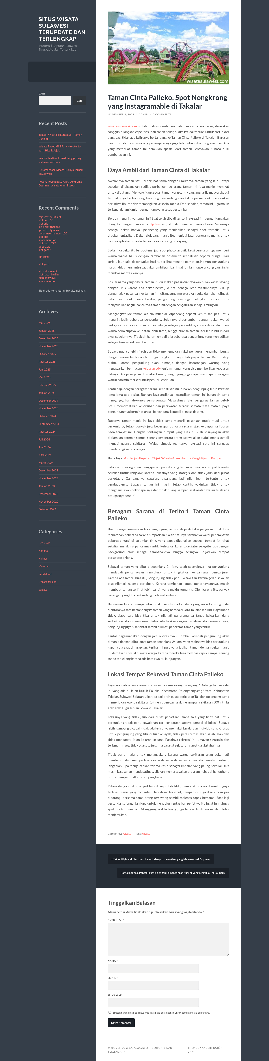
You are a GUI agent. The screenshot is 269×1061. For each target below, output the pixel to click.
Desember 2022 (48, 493)
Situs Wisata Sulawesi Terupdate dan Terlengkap (62, 29)
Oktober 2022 (47, 509)
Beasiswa (44, 543)
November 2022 (48, 501)
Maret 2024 (46, 462)
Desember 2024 (48, 400)
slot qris (43, 223)
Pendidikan (45, 574)
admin (143, 114)
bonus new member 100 (53, 233)
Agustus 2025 (47, 361)
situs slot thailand (49, 226)
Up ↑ (191, 1051)
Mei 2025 (45, 377)
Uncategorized (47, 581)
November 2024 (48, 408)
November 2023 (48, 478)
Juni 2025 (45, 369)
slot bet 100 (46, 220)
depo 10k (44, 246)
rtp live (155, 224)
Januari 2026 (47, 330)
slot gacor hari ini (49, 274)
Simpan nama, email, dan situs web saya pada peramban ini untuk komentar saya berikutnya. (161, 1012)
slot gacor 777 (47, 243)
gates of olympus (49, 230)
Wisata (43, 589)
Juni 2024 (45, 447)
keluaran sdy (152, 368)
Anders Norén (212, 1047)
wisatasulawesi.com (122, 126)
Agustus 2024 (47, 431)
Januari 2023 (47, 486)
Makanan (44, 566)
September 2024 (49, 423)
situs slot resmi (48, 271)
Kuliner (43, 558)
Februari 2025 (47, 385)
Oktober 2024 (47, 416)
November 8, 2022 (121, 114)
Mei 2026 (45, 322)
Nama (113, 960)
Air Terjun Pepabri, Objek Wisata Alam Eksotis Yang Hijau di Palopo (172, 458)
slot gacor (45, 249)
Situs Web (115, 994)
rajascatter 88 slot (50, 217)
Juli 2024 (44, 439)
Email (113, 977)
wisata (146, 833)
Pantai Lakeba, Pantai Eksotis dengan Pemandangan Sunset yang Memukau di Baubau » (173, 872)
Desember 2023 (48, 470)
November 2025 (48, 346)
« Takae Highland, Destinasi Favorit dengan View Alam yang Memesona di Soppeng (160, 859)
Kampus (43, 550)
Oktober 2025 (47, 353)
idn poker (44, 256)
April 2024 (45, 454)
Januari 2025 (47, 392)
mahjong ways (47, 277)
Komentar (116, 919)
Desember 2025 (48, 338)
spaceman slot (47, 240)
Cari (42, 93)
